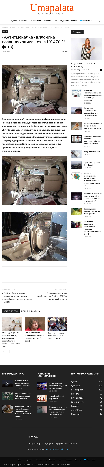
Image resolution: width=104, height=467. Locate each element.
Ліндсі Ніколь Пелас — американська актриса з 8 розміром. (93, 126)
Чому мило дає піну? (92, 152)
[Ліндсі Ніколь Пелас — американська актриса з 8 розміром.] (76, 126)
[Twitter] (11, 57)
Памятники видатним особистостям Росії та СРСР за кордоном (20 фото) (52, 296)
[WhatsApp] (23, 57)
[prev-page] (3, 351)
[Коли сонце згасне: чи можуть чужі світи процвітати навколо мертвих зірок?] (76, 196)
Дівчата (74, 21)
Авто (55, 21)
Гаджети (47, 21)
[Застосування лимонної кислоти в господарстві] (76, 211)
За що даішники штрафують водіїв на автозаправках (58, 385)
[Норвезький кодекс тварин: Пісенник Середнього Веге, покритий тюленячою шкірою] (7, 409)
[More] (29, 57)
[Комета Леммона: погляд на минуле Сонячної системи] (7, 383)
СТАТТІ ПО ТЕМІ (11, 311)
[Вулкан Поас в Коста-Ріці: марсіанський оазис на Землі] (7, 396)
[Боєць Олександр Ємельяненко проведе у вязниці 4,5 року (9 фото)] (35, 324)
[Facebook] (4, 57)
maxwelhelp (75, 70)
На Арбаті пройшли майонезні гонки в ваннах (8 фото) (56, 335)
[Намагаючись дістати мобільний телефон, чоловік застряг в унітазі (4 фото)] (42, 409)
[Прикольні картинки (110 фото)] (76, 165)
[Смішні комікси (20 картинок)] (42, 398)
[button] (99, 21)
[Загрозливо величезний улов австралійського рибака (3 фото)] (76, 110)
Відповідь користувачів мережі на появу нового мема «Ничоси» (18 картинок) (93, 95)
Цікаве (14, 21)
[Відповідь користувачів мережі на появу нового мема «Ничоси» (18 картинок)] (76, 93)
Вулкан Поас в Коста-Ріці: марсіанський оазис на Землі (23, 396)
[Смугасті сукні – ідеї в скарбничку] (86, 49)
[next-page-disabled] (8, 351)
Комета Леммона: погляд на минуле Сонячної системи (22, 383)
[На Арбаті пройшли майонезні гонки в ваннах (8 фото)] (57, 324)
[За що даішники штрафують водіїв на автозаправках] (42, 386)
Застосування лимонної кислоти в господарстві (92, 211)
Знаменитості (35, 21)
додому (5, 27)
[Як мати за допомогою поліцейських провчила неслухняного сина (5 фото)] (76, 224)
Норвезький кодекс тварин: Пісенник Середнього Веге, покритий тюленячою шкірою (23, 411)
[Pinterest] (17, 57)
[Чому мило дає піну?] (76, 154)
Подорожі (64, 21)
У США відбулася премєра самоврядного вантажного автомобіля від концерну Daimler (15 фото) (17, 297)
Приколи (23, 21)
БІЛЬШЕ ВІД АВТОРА (30, 311)
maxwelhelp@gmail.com (57, 449)
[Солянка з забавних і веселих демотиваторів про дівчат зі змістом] (76, 139)
